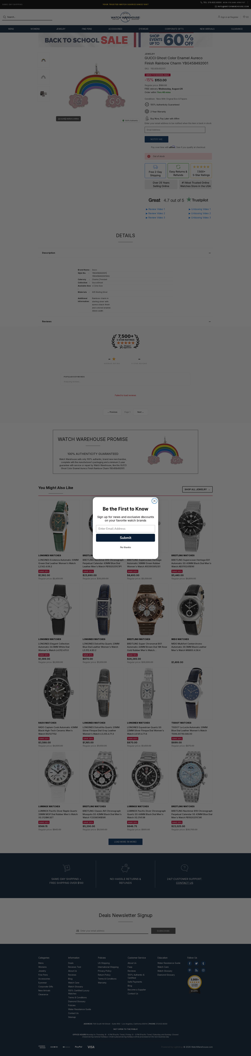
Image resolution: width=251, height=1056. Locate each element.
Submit (125, 537)
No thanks (125, 547)
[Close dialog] (154, 500)
